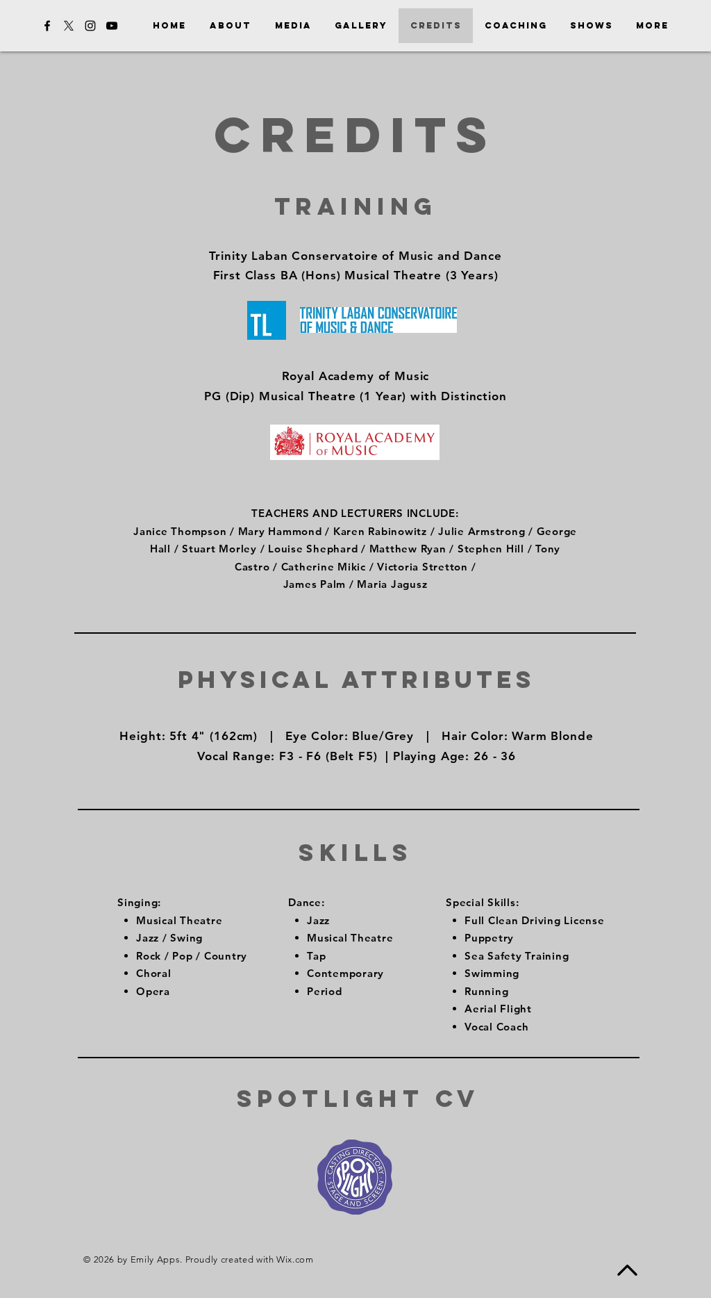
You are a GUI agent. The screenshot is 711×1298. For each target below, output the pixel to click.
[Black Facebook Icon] (47, 26)
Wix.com (295, 1259)
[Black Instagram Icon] (90, 26)
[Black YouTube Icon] (112, 26)
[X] (69, 26)
